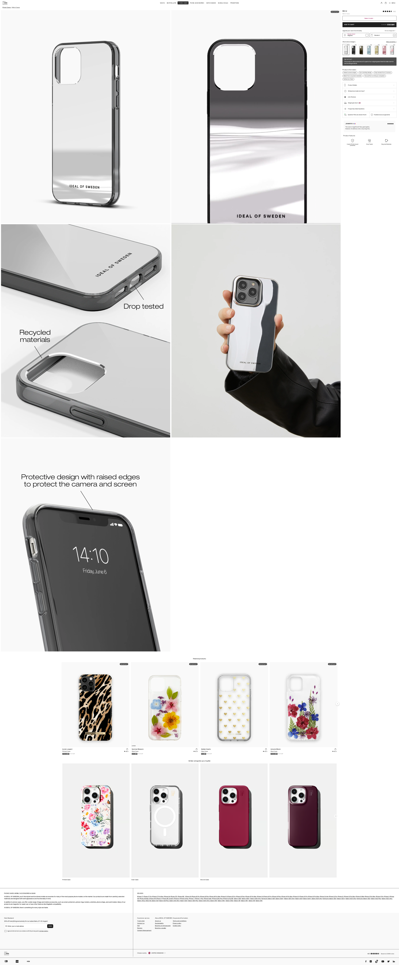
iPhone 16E (181, 896)
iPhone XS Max (144, 898)
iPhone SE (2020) (168, 898)
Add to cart (369, 25)
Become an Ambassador (163, 925)
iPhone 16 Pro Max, (215, 896)
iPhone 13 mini (324, 896)
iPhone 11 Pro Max (370, 896)
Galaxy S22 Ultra (387, 898)
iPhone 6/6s (208, 898)
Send (50, 926)
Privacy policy (177, 923)
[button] (381, 953)
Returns (139, 928)
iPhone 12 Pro (333, 896)
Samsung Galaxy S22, (364, 898)
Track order (141, 921)
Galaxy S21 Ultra (174, 900)
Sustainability (159, 923)
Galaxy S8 (252, 900)
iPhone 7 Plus (199, 898)
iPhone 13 (296, 896)
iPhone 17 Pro (148, 896)
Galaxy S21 (154, 900)
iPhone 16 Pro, (195, 896)
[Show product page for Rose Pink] (384, 49)
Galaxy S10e (229, 900)
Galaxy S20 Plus (193, 900)
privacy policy (44, 931)
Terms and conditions (179, 921)
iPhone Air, (167, 896)
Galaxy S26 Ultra (255, 898)
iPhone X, (159, 898)
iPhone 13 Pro (303, 896)
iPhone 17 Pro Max (157, 896)
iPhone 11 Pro (380, 896)
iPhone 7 (191, 898)
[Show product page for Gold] (376, 49)
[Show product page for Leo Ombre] (361, 49)
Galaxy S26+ (246, 898)
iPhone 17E (174, 896)
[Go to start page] (4, 3)
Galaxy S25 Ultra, (289, 898)
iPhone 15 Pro (231, 896)
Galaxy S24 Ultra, (316, 898)
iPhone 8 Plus (184, 898)
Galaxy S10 (213, 900)
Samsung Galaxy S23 (329, 898)
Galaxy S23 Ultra (350, 898)
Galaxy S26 (237, 898)
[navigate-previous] (337, 703)
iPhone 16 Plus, (204, 896)
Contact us (140, 923)
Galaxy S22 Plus (376, 898)
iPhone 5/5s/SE (228, 898)
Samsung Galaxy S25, (268, 898)
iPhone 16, (188, 896)
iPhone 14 (260, 896)
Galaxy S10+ (221, 900)
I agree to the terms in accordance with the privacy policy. (27, 931)
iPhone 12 (341, 896)
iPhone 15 (224, 896)
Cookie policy (177, 925)
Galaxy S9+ (244, 900)
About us (158, 921)
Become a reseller (160, 928)
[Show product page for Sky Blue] (369, 49)
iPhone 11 (386, 896)
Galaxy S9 (237, 900)
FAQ (138, 925)
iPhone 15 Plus (240, 896)
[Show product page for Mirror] (345, 49)
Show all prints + (391, 42)
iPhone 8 (176, 898)
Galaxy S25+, (279, 898)
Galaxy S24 (298, 898)
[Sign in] (381, 3)
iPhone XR (152, 898)
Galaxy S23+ (341, 898)
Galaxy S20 (183, 900)
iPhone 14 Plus (276, 896)
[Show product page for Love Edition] (392, 49)
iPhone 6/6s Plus (217, 898)
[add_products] (127, 749)
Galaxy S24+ (307, 898)
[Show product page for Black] (353, 49)
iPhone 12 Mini (360, 896)
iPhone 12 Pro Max (349, 896)
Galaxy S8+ (259, 900)
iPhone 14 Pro (267, 896)
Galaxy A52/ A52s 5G (144, 900)
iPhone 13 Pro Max (313, 896)
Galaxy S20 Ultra (204, 900)
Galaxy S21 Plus (164, 900)
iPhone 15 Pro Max (250, 896)
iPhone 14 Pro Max (286, 896)
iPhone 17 (140, 896)
